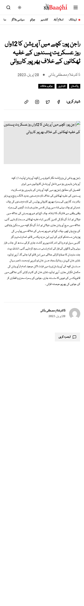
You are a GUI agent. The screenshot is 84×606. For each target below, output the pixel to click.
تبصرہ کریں (65, 337)
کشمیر (44, 20)
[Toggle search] (8, 7)
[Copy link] (26, 102)
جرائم (32, 20)
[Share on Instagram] (37, 102)
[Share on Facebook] (59, 102)
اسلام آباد (58, 20)
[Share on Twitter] (48, 102)
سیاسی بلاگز (18, 20)
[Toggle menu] (75, 7)
